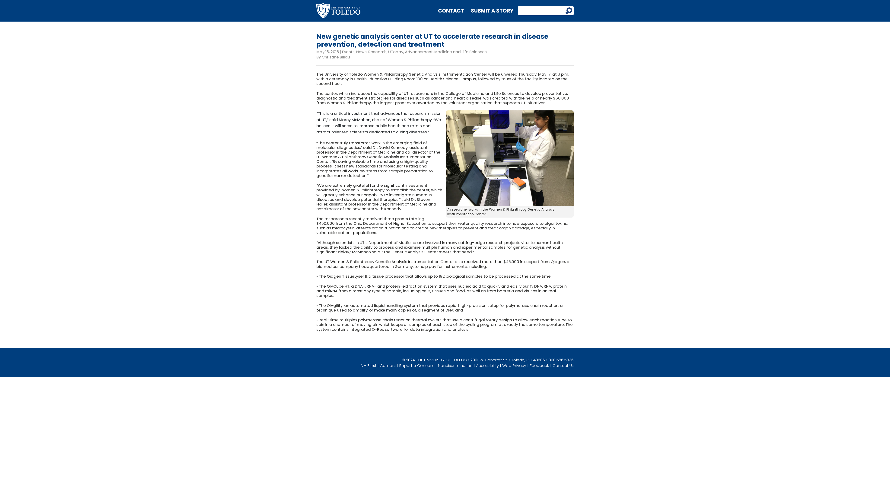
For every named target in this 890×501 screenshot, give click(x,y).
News (361, 52)
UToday (395, 52)
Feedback (539, 365)
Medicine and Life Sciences (460, 52)
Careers (388, 365)
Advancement (419, 52)
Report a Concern (416, 365)
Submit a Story (492, 10)
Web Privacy (514, 365)
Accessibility (487, 365)
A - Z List (368, 365)
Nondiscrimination (455, 365)
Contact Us (563, 365)
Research (377, 52)
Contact (451, 10)
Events (348, 52)
